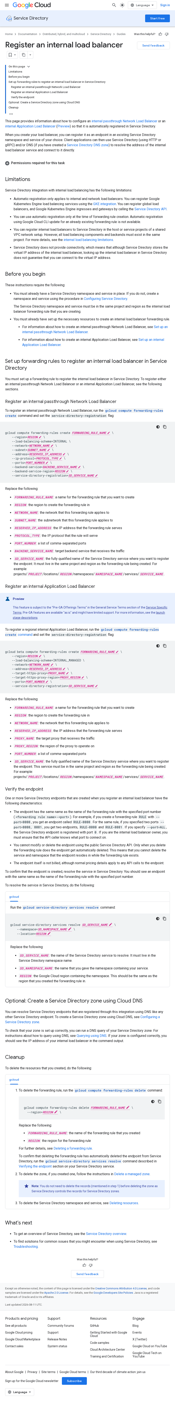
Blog (136, 1325)
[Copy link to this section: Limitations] (34, 179)
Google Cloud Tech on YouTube (147, 1354)
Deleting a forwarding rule (73, 1148)
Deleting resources (123, 1203)
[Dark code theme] (158, 426)
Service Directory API (150, 209)
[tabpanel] (87, 944)
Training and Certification (107, 1356)
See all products (16, 1325)
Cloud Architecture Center (107, 1349)
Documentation (27, 34)
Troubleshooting (26, 1247)
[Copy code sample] (164, 426)
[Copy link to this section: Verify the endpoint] (47, 789)
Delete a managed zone (132, 1174)
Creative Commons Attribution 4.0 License (121, 1288)
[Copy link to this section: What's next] (36, 1223)
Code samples (99, 1342)
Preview (63, 126)
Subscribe (74, 1381)
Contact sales (14, 1346)
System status (57, 1346)
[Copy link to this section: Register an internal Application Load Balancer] (99, 586)
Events (137, 1332)
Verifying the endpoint (35, 1166)
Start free (157, 18)
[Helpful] (160, 34)
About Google (14, 1372)
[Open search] (114, 5)
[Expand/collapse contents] (28, 66)
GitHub (94, 1325)
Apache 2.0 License (56, 1292)
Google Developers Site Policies (113, 1292)
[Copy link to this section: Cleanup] (29, 1057)
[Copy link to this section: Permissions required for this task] (69, 163)
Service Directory (31, 18)
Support (53, 1332)
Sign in (165, 5)
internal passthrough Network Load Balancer (124, 121)
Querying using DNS (91, 1036)
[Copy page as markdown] (24, 54)
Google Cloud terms (73, 1372)
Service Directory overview (106, 1234)
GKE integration (104, 204)
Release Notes (57, 1339)
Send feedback (153, 45)
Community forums (61, 1325)
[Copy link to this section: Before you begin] (49, 274)
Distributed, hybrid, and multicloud (64, 34)
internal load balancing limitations (88, 240)
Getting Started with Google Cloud (108, 1334)
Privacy (32, 1372)
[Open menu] (7, 5)
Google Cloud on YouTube (150, 1346)
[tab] (14, 897)
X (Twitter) (140, 1339)
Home (9, 34)
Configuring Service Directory (105, 299)
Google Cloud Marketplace (22, 1339)
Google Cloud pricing (18, 1332)
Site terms (48, 1372)
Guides (121, 34)
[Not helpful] (166, 34)
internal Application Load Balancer (30, 126)
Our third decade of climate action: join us (118, 1372)
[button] (87, 163)
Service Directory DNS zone (88, 145)
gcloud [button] (14, 897)
